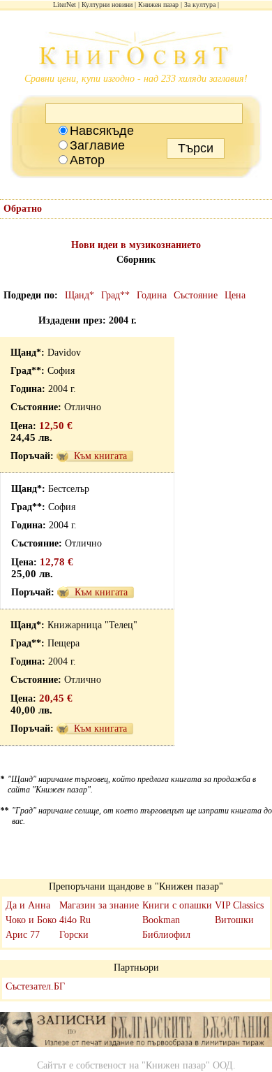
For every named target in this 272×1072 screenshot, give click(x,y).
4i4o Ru (75, 920)
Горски (74, 934)
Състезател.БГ (35, 986)
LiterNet (64, 4)
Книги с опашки (177, 905)
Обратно (22, 208)
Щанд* (79, 295)
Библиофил (166, 934)
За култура (200, 4)
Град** (115, 295)
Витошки (234, 920)
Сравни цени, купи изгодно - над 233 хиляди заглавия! (136, 78)
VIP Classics (239, 905)
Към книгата (100, 456)
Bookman (161, 920)
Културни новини (107, 4)
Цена (235, 295)
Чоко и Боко (31, 920)
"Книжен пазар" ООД (187, 1065)
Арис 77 (23, 934)
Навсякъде (102, 131)
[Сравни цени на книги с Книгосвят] (136, 52)
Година (152, 295)
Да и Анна (28, 905)
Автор (87, 160)
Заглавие (97, 145)
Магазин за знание (99, 905)
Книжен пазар (158, 4)
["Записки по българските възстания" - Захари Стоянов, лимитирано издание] (136, 1031)
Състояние (196, 295)
